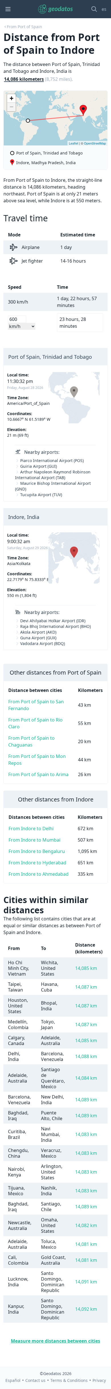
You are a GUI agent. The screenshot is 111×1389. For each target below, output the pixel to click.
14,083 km (86, 1134)
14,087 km (86, 987)
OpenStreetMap (95, 143)
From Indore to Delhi (31, 828)
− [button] (11, 106)
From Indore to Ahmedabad (39, 874)
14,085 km (86, 968)
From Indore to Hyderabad (37, 863)
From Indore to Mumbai (34, 840)
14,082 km (86, 1225)
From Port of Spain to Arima (38, 774)
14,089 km (86, 1100)
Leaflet (73, 143)
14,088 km (86, 1056)
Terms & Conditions (69, 1380)
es (104, 9)
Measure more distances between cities (55, 1341)
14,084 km (86, 1078)
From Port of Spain (24, 26)
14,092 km (86, 1309)
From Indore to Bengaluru (37, 851)
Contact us (35, 1380)
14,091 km (86, 1282)
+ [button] (11, 98)
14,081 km (86, 1244)
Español (12, 1380)
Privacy (99, 1380)
